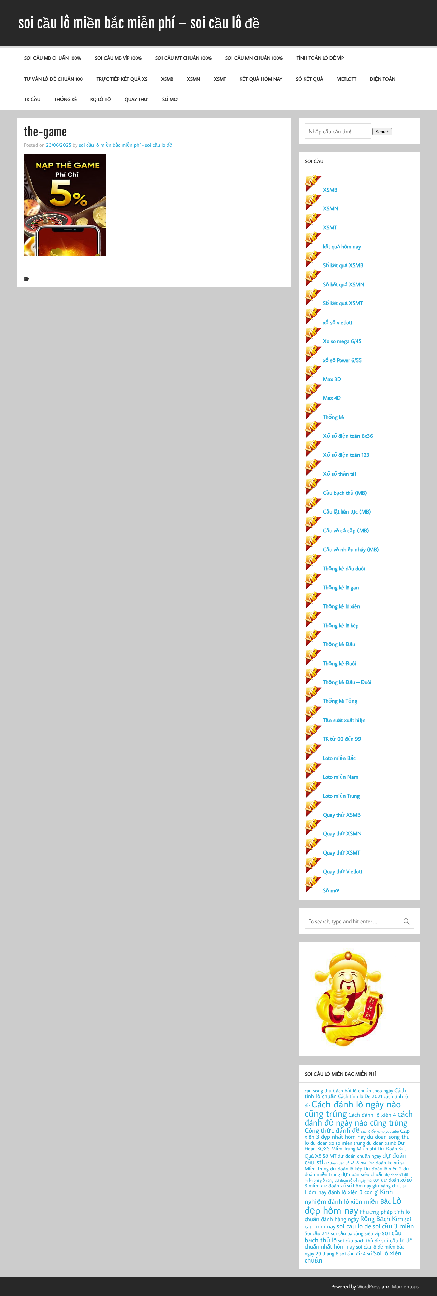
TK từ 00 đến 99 (342, 738)
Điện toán (382, 79)
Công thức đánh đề (332, 1130)
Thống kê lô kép (341, 625)
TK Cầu (32, 99)
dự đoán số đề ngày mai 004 (357, 1180)
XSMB (167, 79)
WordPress (368, 1286)
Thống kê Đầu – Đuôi (347, 682)
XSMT (220, 79)
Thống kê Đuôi (339, 663)
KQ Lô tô (100, 99)
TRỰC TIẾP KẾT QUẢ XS (122, 79)
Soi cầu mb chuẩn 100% (52, 58)
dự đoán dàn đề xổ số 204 (345, 1163)
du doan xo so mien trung (337, 1143)
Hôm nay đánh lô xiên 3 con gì (342, 1192)
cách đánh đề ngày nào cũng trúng (359, 1118)
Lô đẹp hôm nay (353, 1204)
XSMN (193, 79)
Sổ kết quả (309, 79)
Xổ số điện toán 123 (346, 454)
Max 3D (332, 379)
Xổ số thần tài (339, 473)
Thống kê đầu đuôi (344, 568)
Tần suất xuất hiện (344, 720)
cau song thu (318, 1090)
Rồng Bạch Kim (381, 1218)
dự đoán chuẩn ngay (359, 1155)
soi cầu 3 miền (393, 1225)
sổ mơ (170, 99)
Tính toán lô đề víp (320, 58)
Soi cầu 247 (317, 1233)
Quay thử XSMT (341, 852)
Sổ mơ (331, 890)
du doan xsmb (381, 1143)
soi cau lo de (354, 1225)
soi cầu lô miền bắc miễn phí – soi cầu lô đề (139, 23)
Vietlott (346, 79)
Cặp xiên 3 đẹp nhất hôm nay (357, 1133)
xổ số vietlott (337, 322)
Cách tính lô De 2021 (360, 1096)
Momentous (405, 1286)
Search (382, 131)
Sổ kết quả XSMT (343, 303)
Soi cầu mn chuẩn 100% (254, 58)
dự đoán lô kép (346, 1168)
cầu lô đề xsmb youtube (380, 1131)
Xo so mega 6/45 (342, 341)
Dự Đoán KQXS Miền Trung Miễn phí (355, 1146)
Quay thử (136, 99)
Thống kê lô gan (341, 587)
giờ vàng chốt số (389, 1185)
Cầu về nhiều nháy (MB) (351, 549)
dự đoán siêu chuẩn (362, 1174)
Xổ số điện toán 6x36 (348, 435)
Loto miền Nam (340, 776)
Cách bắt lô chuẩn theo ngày (363, 1090)
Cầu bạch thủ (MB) (345, 492)
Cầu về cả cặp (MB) (346, 530)
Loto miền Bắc (339, 757)
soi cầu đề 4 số (356, 1253)
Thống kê (65, 99)
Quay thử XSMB (342, 814)
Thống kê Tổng (340, 700)
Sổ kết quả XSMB (343, 265)
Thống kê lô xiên (341, 606)
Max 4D (332, 397)
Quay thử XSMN (342, 833)
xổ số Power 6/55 (342, 360)
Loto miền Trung (341, 795)
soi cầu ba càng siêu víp (356, 1233)
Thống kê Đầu (339, 644)
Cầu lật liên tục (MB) (347, 511)
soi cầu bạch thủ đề (359, 1240)
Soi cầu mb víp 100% (118, 58)
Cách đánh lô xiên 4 (372, 1114)
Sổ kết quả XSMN (343, 284)
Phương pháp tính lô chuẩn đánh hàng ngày (357, 1215)
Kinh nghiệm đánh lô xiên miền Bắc (349, 1196)
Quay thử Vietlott (342, 871)
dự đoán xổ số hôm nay (346, 1185)
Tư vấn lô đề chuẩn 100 (53, 79)
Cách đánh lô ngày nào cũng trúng (353, 1108)
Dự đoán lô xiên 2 (383, 1168)
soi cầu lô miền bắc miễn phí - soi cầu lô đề (125, 144)
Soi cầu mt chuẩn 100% (183, 58)
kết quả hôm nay (261, 79)
